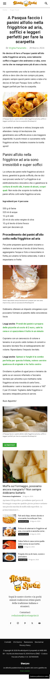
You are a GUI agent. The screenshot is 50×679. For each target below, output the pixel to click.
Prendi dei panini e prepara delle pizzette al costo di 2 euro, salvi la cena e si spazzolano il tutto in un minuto (23, 328)
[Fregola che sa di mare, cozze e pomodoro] (9, 557)
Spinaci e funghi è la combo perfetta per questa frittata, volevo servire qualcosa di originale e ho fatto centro (24, 361)
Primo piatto (23, 560)
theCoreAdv (25, 671)
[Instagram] (18, 623)
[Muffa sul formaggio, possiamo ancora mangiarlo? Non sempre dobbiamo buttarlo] (25, 466)
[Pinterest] (25, 623)
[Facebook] (10, 623)
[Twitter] (32, 623)
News (20, 547)
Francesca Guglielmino (12, 496)
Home (5, 10)
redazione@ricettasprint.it (25, 615)
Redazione (28, 642)
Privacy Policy (25, 645)
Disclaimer (39, 642)
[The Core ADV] (25, 664)
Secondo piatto (23, 521)
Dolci (5, 482)
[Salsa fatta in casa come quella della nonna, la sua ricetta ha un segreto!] (9, 544)
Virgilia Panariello (17, 47)
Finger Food (14, 10)
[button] (4, 3)
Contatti (7, 642)
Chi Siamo (17, 642)
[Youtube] (39, 623)
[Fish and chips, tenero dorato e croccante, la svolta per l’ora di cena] (9, 519)
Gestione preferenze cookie (39, 676)
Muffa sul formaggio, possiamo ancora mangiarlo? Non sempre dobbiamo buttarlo (22, 489)
